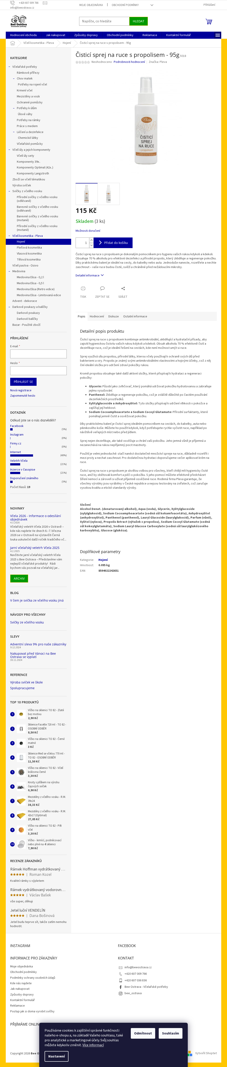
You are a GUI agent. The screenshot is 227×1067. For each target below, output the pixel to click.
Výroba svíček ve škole (26, 682)
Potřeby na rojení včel (32, 84)
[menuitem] (23, 35)
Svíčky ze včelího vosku (27, 622)
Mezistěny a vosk (28, 96)
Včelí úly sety (25, 156)
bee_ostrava (133, 993)
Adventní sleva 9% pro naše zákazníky (38, 644)
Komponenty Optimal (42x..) (35, 167)
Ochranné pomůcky (30, 102)
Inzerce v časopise (22, 469)
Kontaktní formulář (22, 1000)
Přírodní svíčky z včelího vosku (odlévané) (37, 199)
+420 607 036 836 (136, 980)
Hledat (138, 21)
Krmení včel (24, 90)
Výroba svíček (21, 185)
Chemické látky (28, 138)
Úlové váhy (25, 114)
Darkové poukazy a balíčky (30, 307)
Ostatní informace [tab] (135, 316)
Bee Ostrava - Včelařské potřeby (146, 987)
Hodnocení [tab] (97, 316)
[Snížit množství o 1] (91, 245)
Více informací (93, 1045)
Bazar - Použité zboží (26, 325)
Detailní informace (88, 275)
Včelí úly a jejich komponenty (31, 150)
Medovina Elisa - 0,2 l (30, 277)
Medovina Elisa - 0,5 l (30, 283)
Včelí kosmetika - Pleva (27, 236)
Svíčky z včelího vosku (27, 191)
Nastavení (56, 1056)
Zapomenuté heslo (22, 396)
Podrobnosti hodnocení (129, 62)
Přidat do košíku (116, 243)
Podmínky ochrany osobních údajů (32, 978)
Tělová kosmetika (29, 259)
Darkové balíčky (27, 319)
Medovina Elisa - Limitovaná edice (39, 295)
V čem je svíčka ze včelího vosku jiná (37, 600)
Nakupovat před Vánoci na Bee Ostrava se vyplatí (33, 655)
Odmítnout (143, 1033)
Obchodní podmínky (125, 5)
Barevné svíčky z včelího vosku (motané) (37, 218)
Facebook (16, 426)
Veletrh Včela (18, 461)
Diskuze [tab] (113, 316)
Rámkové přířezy (28, 73)
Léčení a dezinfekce (30, 132)
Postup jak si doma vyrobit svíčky (32, 1011)
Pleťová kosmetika (29, 247)
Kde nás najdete (21, 983)
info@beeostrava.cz (138, 967)
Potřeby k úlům (27, 108)
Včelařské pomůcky (30, 144)
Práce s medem (27, 126)
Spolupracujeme (22, 688)
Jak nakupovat (19, 989)
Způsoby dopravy (22, 994)
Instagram (16, 434)
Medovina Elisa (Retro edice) (36, 289)
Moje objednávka (91, 5)
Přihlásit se (23, 382)
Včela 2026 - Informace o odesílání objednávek (35, 517)
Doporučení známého (24, 478)
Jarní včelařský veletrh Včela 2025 (34, 547)
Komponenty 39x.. (28, 162)
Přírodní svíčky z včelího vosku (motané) (37, 228)
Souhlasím (170, 1033)
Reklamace (17, 1005)
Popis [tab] (81, 316)
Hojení (21, 241)
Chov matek (25, 78)
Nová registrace (20, 390)
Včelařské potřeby (24, 67)
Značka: (158, 62)
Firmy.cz (15, 443)
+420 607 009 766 (136, 974)
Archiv (19, 578)
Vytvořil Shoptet (206, 1053)
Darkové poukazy (28, 313)
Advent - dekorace (24, 301)
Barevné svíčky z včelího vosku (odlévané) (37, 209)
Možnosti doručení (88, 231)
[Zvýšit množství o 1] (91, 240)
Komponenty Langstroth (33, 173)
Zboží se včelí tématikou (28, 179)
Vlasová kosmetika (29, 253)
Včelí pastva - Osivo (25, 265)
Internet (15, 452)
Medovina (18, 271)
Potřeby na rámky (28, 120)
